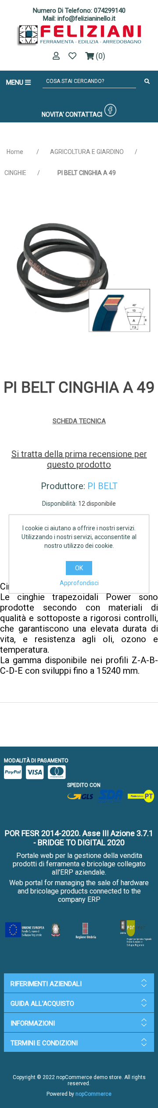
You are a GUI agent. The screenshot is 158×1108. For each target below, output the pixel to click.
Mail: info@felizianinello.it (79, 18)
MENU (15, 82)
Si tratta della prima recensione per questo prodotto (79, 459)
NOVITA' (53, 114)
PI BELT (102, 486)
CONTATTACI (83, 114)
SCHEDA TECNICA (79, 421)
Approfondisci (79, 582)
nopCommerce (93, 1094)
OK (79, 568)
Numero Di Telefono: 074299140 (79, 10)
